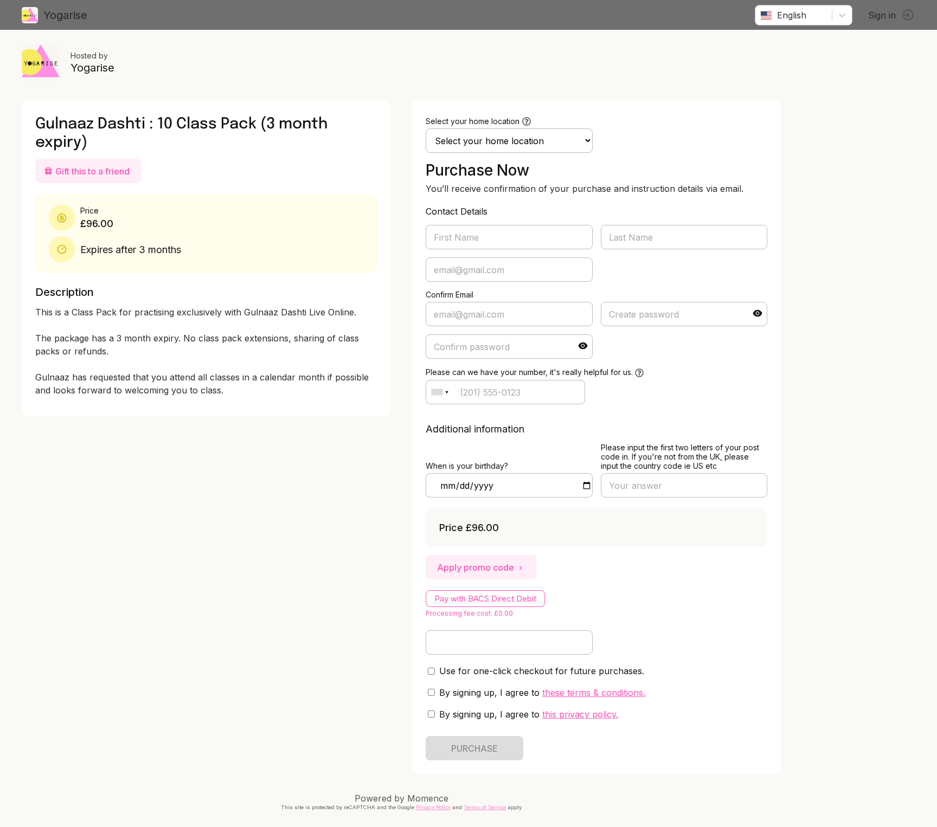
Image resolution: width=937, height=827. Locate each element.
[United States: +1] (439, 392)
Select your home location (472, 121)
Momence (427, 798)
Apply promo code (475, 567)
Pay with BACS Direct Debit (485, 598)
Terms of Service (485, 807)
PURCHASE (474, 748)
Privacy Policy (433, 807)
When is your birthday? (467, 465)
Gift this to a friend (92, 171)
